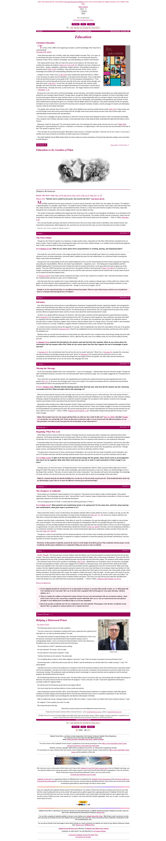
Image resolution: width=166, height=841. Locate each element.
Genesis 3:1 (45, 317)
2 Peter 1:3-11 (45, 458)
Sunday (40, 233)
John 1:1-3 (63, 65)
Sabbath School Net (44, 779)
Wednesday (41, 427)
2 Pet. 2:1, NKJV (93, 527)
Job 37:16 (81, 561)
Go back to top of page (83, 837)
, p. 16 (43, 90)
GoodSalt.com (106, 756)
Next (83, 24)
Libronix (84, 11)
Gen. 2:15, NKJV (108, 268)
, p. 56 (78, 411)
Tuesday (40, 364)
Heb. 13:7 (93, 195)
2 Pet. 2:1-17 (85, 195)
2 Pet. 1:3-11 (75, 195)
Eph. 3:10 (52, 69)
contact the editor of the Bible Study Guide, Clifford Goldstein (85, 739)
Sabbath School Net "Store (94, 816)
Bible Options (83, 7)
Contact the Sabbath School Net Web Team (83, 835)
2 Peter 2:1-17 (45, 505)
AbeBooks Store (89, 825)
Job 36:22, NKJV (98, 199)
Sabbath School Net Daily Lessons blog (94, 768)
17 (76, 65)
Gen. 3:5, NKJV (109, 417)
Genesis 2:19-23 (44, 276)
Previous (75, 24)
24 (101, 195)
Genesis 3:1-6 (43, 342)
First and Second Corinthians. (74, 2)
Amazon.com (101, 812)
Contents (91, 24)
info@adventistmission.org (94, 712)
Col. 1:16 (71, 65)
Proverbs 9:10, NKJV (44, 52)
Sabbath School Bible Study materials (97, 828)
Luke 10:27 (52, 83)
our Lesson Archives (99, 831)
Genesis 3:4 (85, 354)
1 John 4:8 (62, 75)
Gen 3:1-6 (67, 195)
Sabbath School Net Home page (68, 828)
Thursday (40, 487)
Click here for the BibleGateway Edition (83, 20)
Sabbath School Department (101, 779)
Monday (40, 298)
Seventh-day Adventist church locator (83, 774)
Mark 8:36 (122, 124)
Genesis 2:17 (43, 352)
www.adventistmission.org (114, 712)
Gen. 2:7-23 (59, 195)
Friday (39, 551)
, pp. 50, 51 (109, 579)
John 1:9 (112, 109)
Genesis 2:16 (63, 329)
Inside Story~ (43, 614)
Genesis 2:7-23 (45, 249)
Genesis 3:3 (108, 352)
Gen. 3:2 (45, 381)
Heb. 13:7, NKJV (49, 531)
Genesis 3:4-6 (48, 387)
